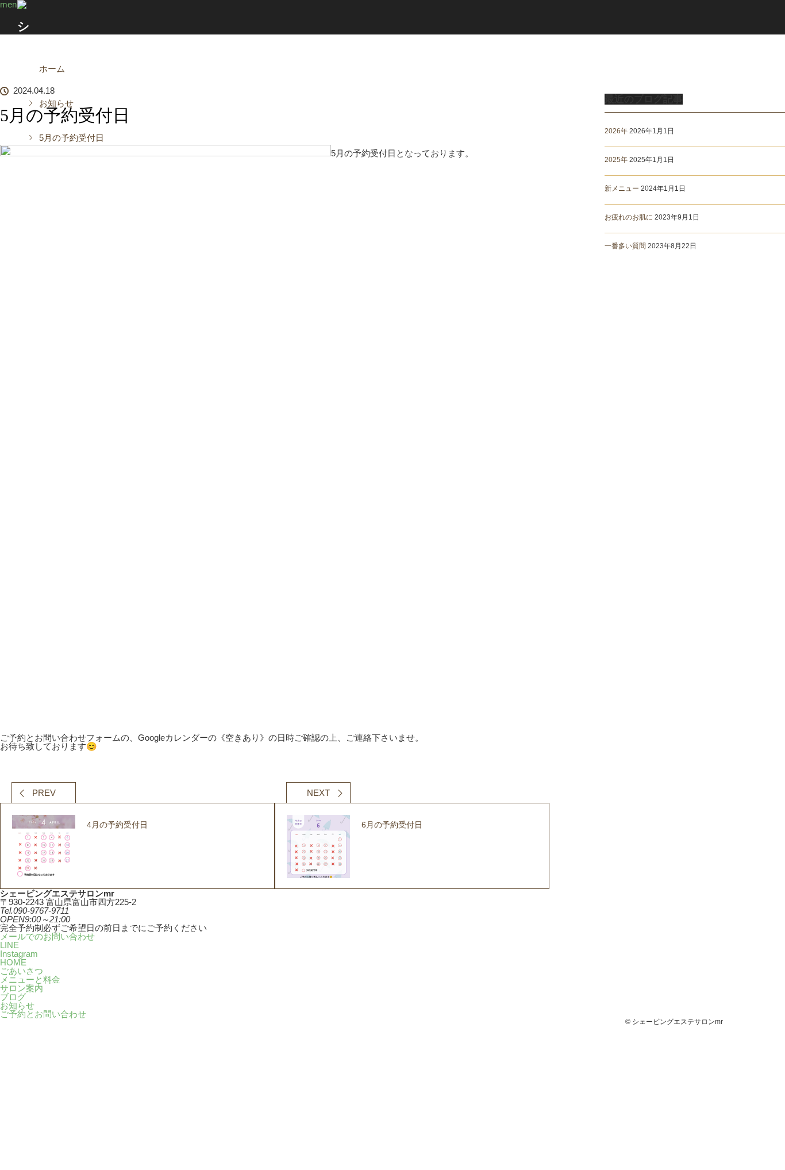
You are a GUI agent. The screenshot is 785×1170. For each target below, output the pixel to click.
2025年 (616, 160)
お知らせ (17, 1005)
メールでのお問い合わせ (47, 936)
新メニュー (622, 188)
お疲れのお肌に (629, 217)
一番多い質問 (625, 246)
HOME (292, 17)
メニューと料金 (372, 17)
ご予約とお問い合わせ (493, 17)
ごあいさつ (332, 17)
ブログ (453, 17)
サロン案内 (412, 17)
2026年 (616, 131)
